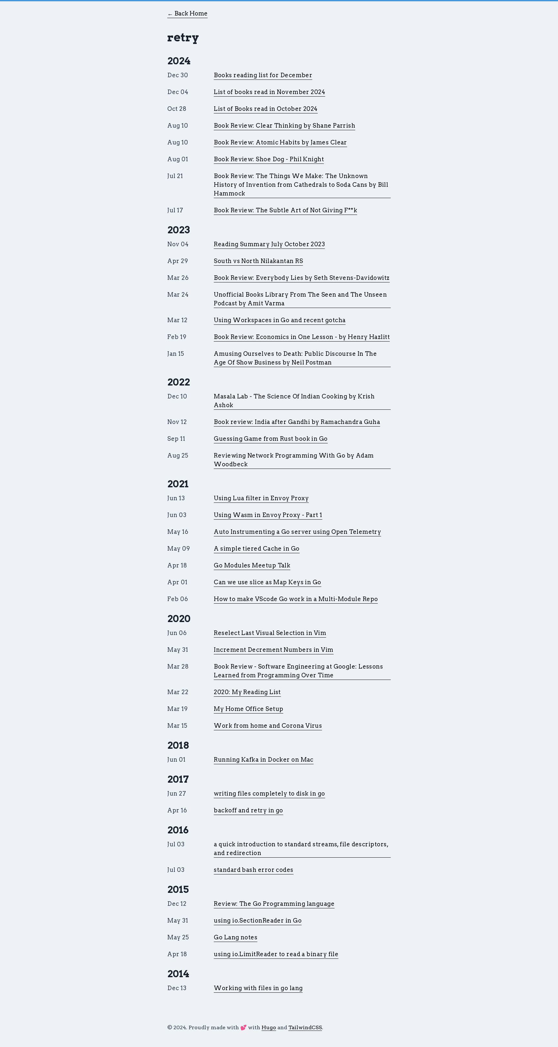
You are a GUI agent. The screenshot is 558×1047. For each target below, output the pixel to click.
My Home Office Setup (248, 708)
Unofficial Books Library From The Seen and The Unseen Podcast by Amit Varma (300, 299)
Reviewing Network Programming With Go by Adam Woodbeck (294, 460)
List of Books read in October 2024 (265, 108)
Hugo (269, 1027)
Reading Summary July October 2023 (269, 244)
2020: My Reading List (247, 692)
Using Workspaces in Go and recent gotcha (280, 320)
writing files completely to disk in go (269, 793)
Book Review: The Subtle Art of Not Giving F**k (285, 210)
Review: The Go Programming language (274, 903)
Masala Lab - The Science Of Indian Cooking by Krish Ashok (294, 400)
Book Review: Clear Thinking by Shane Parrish (284, 125)
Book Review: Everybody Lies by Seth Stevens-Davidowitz (301, 277)
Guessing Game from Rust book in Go (270, 438)
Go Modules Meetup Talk (252, 565)
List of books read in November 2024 (269, 92)
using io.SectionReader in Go (258, 920)
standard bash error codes (253, 869)
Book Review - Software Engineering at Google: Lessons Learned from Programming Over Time (298, 671)
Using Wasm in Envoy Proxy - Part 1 (268, 515)
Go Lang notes (235, 937)
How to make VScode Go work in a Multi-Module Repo (296, 599)
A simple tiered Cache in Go (256, 548)
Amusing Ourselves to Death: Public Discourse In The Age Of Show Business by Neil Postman (295, 358)
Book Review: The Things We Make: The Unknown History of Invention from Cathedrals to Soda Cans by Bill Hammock (301, 185)
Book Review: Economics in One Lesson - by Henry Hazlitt (302, 336)
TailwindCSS (305, 1027)
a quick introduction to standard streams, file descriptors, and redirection (301, 848)
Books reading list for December (263, 75)
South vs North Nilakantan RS (258, 261)
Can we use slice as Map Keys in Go (267, 582)
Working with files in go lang (258, 988)
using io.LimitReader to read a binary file (276, 954)
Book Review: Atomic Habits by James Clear (280, 142)
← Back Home (187, 13)
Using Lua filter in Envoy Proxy (261, 498)
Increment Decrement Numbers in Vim (273, 649)
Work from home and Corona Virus (268, 725)
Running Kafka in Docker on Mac (264, 759)
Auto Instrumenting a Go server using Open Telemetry (297, 531)
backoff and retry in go (248, 810)
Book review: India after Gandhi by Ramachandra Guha (297, 421)
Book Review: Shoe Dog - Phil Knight (269, 159)
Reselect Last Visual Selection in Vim (270, 632)
